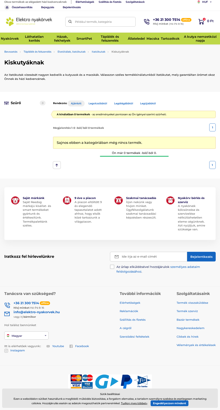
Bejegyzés (47, 7)
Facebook (82, 346)
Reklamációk (129, 311)
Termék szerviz (187, 311)
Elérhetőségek (85, 1)
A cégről (125, 328)
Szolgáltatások (135, 1)
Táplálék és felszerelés (37, 51)
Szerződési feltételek (134, 336)
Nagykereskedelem (191, 328)
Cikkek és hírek (188, 336)
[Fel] (57, 165)
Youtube (58, 346)
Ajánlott (76, 103)
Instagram (17, 350)
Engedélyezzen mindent (169, 403)
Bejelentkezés (72, 7)
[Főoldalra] (29, 21)
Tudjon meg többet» (134, 403)
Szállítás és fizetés (110, 1)
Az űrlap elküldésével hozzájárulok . (158, 269)
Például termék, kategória (93, 21)
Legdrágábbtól (123, 103)
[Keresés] (70, 22)
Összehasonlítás (22, 7)
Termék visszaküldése (192, 302)
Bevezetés (10, 51)
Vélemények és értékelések (196, 345)
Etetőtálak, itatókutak (72, 51)
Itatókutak (98, 51)
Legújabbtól (148, 103)
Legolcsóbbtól (98, 103)
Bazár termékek (188, 319)
